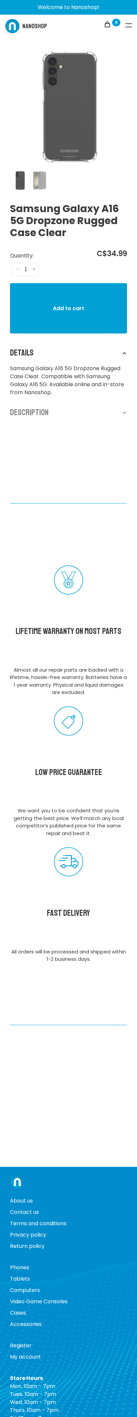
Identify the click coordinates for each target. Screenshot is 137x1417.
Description (29, 412)
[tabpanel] (68, 106)
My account (25, 1357)
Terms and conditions (38, 1223)
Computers (25, 1290)
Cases (18, 1313)
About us (21, 1201)
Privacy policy (28, 1235)
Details (22, 352)
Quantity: (22, 255)
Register (21, 1345)
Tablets (20, 1279)
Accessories (26, 1324)
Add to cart (68, 308)
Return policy (27, 1246)
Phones (19, 1267)
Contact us (24, 1212)
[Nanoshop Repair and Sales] (17, 1183)
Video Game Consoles (39, 1301)
